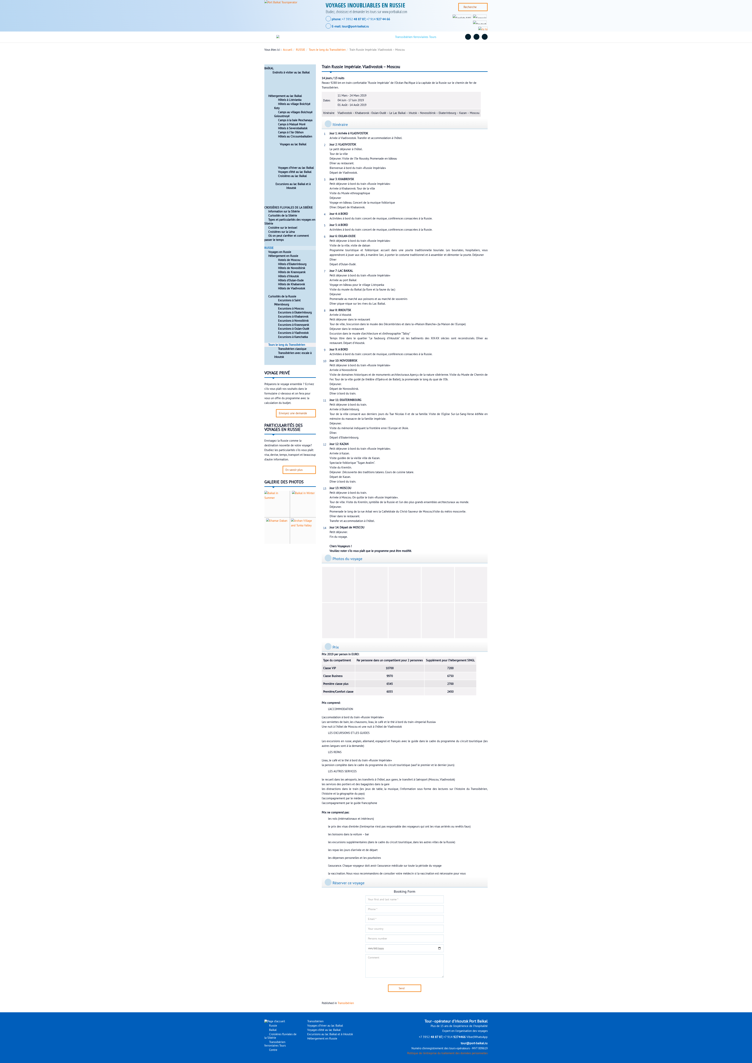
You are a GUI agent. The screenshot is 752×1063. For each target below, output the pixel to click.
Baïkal (329, 37)
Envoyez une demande (293, 413)
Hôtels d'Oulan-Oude (291, 280)
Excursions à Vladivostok (293, 333)
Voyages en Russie (279, 252)
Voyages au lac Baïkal (293, 144)
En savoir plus (294, 470)
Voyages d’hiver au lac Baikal (296, 168)
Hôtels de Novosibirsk (291, 268)
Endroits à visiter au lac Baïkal (291, 72)
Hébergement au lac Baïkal (285, 96)
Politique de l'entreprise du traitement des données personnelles (447, 1053)
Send (402, 988)
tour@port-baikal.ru (355, 26)
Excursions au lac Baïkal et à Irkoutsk (293, 186)
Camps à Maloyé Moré (292, 124)
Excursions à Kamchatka (293, 337)
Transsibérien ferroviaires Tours (415, 37)
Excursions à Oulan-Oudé (293, 328)
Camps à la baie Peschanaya (295, 120)
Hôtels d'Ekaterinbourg (292, 264)
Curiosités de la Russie (282, 296)
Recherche (470, 7)
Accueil (287, 49)
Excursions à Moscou (291, 308)
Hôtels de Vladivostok (291, 288)
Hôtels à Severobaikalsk (292, 128)
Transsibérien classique (292, 349)
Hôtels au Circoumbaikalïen (295, 136)
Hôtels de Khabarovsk (291, 284)
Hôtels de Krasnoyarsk (292, 272)
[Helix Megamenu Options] (270, 37)
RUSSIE (300, 49)
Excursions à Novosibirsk (293, 320)
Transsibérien (346, 1003)
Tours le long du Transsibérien (327, 49)
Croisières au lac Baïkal (292, 176)
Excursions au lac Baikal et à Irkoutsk (329, 1034)
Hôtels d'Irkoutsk (288, 276)
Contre (450, 37)
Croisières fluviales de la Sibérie (364, 37)
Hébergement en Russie (283, 256)
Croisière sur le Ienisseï (282, 227)
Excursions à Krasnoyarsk (293, 325)
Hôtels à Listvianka (289, 100)
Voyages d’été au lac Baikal (294, 172)
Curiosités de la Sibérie (282, 215)
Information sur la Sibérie (284, 211)
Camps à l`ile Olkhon (291, 132)
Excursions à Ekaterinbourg (295, 312)
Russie (311, 37)
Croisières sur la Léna (281, 232)
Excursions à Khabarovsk (293, 316)
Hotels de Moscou (289, 260)
